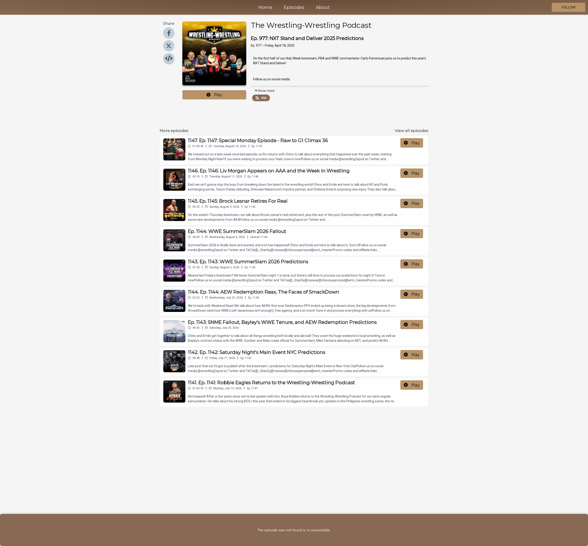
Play (218, 94)
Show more (266, 90)
